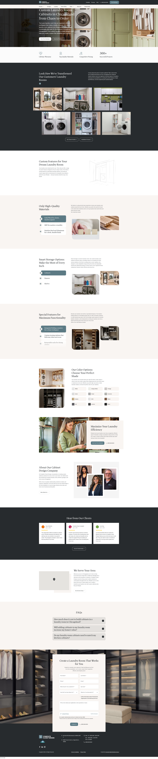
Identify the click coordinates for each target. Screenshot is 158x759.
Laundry (56, 6)
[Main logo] (44, 2)
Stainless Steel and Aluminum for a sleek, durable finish (54, 231)
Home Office (64, 6)
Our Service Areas (79, 590)
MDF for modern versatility (53, 225)
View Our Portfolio (58, 39)
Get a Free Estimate (45, 39)
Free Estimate (114, 2)
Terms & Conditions (75, 752)
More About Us (44, 492)
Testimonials (87, 6)
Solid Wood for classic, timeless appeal (51, 219)
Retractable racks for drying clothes (53, 343)
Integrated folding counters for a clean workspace (53, 329)
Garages (49, 6)
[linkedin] (42, 747)
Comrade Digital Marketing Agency (112, 752)
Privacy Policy (83, 752)
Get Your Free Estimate (97, 443)
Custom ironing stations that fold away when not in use (54, 336)
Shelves (46, 284)
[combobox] (68, 692)
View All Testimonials (78, 548)
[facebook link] (39, 747)
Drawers (47, 278)
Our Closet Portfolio (71, 139)
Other (71, 6)
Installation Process (85, 139)
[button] (54, 579)
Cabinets (47, 273)
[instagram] (44, 747)
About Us (79, 6)
